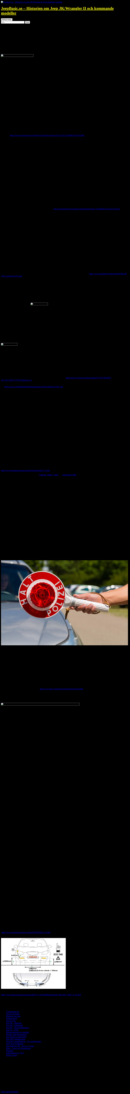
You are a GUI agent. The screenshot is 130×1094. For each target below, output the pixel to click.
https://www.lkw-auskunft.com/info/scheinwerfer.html (61, 689)
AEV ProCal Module (14, 1044)
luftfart (49, 475)
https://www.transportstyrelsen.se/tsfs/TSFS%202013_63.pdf (25, 470)
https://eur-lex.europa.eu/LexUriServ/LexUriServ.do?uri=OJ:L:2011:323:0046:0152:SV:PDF (47, 135)
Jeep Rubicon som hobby (16, 1037)
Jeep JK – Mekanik (14, 1023)
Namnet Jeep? (11, 1018)
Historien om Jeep (13, 1016)
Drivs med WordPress (10, 1092)
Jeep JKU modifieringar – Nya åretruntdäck (23, 1041)
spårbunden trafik (69, 475)
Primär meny (6, 20)
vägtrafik (42, 475)
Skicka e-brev (11, 1055)
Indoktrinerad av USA (15, 1053)
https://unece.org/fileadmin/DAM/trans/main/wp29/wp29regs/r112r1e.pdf (33, 387)
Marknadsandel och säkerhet (17, 1032)
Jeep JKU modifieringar (15, 1039)
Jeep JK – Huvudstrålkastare (17, 1028)
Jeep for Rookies (13, 1014)
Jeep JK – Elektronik (14, 1025)
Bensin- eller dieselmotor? (16, 1034)
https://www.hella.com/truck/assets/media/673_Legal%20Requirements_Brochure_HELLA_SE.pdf (41, 995)
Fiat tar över (11, 1021)
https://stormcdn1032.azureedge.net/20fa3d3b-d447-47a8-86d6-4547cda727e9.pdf (87, 209)
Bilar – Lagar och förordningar (18, 1048)
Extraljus (9, 1051)
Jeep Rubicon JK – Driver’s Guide (20, 1046)
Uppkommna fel (12, 1012)
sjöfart (55, 475)
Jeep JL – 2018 (12, 1030)
